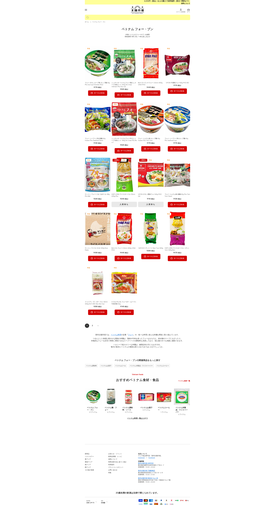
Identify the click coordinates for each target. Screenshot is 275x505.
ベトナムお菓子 (106, 366)
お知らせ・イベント (115, 454)
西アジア (88, 467)
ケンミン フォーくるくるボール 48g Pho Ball (97, 195)
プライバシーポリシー (115, 467)
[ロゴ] (137, 9)
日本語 (103, 502)
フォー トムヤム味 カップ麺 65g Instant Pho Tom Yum (149, 139)
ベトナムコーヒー (163, 366)
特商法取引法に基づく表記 (117, 462)
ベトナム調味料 (91, 366)
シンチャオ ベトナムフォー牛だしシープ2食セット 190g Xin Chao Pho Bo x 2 (124, 140)
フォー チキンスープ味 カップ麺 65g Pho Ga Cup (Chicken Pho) (97, 84)
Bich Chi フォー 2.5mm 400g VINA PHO (123, 249)
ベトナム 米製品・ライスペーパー (141, 366)
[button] (188, 10)
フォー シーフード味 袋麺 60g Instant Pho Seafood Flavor (95, 139)
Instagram (141, 458)
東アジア (88, 459)
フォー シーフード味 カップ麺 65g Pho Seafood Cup (176, 139)
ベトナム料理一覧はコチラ (137, 418)
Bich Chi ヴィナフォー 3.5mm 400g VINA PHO (150, 84)
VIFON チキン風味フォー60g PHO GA (150, 195)
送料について (185, 3)
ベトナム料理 (116, 335)
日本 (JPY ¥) (90, 502)
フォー (130, 335)
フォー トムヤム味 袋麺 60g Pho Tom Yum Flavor (177, 195)
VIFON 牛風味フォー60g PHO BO (177, 83)
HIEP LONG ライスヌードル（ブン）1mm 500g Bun (177, 249)
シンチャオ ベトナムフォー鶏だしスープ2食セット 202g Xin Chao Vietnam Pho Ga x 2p (124, 85)
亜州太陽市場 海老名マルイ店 (148, 478)
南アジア (88, 465)
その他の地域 (89, 470)
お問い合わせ (112, 470)
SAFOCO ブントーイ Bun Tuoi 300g (150, 248)
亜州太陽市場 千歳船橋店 (146, 471)
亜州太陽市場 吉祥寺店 (146, 463)
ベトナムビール (120, 366)
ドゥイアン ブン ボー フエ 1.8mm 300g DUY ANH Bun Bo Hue (96, 303)
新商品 (87, 454)
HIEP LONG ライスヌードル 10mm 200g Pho (123, 195)
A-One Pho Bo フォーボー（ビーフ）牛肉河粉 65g (124, 303)
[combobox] (137, 17)
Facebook (151, 458)
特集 (109, 473)
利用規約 (111, 465)
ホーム (87, 22)
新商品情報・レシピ (115, 456)
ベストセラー (89, 456)
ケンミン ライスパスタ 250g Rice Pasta (96, 249)
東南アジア (88, 462)
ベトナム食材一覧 (184, 381)
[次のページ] (97, 326)
